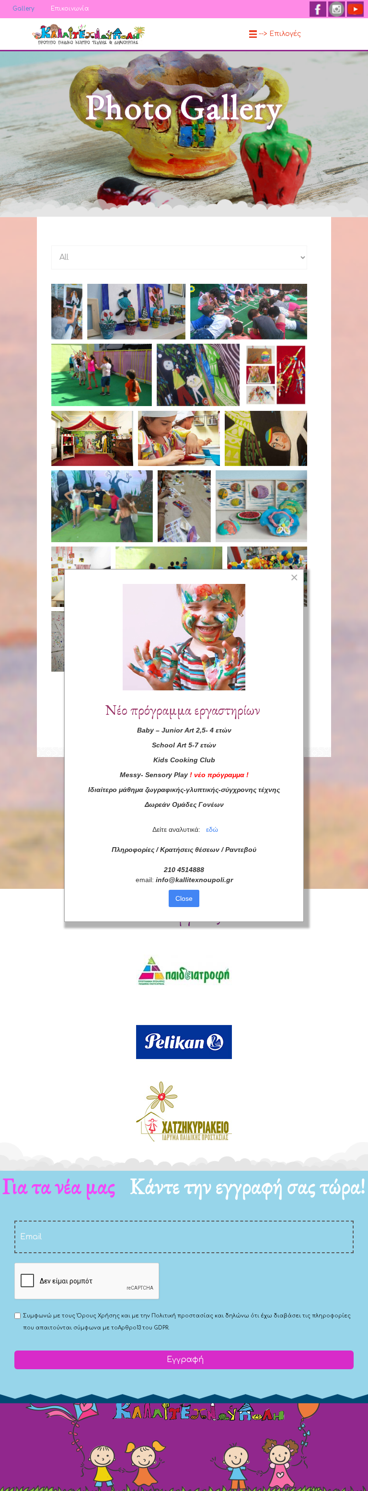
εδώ (212, 829)
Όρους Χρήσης (98, 1315)
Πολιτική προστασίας (182, 1315)
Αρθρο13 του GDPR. (143, 1327)
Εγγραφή (184, 1359)
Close (184, 898)
